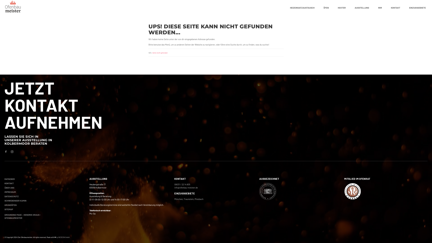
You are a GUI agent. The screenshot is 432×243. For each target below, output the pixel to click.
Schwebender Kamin (15, 200)
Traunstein (189, 199)
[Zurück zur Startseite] (12, 8)
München (178, 199)
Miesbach (199, 199)
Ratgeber (9, 179)
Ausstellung (362, 7)
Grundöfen (10, 205)
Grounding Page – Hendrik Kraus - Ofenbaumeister (22, 216)
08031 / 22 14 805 (182, 184)
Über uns (9, 187)
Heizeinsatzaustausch (302, 7)
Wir (380, 7)
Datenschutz (11, 196)
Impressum (10, 192)
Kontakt (395, 7)
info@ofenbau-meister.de (186, 187)
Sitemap (8, 209)
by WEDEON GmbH (63, 237)
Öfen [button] (326, 7)
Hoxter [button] (342, 7)
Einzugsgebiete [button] (417, 7)
